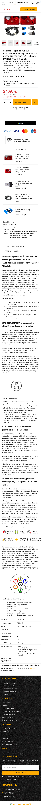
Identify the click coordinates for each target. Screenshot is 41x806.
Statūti (5, 738)
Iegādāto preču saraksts (11, 711)
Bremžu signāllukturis (29, 231)
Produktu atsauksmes (14, 246)
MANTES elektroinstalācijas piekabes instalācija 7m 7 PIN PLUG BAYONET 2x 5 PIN (23, 196)
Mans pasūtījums (9, 679)
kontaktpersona (8, 694)
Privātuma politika (9, 741)
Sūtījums (6, 731)
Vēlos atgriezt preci (9, 691)
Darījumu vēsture (9, 714)
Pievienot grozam (22, 102)
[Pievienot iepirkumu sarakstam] (35, 102)
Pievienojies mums (9, 757)
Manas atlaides (8, 717)
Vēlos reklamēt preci (10, 689)
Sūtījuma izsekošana (9, 686)
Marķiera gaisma (15, 235)
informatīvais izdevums (10, 720)
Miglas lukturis (28, 233)
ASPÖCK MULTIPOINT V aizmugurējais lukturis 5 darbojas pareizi (22, 170)
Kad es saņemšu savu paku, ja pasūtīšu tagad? (21, 140)
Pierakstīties (21, 773)
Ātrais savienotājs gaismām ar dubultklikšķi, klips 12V (23, 210)
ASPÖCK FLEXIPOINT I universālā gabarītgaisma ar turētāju (23, 183)
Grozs (5, 705)
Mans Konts (7, 698)
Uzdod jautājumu (11, 251)
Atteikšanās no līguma (10, 744)
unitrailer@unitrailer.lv (13, 789)
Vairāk (32, 668)
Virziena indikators (16, 233)
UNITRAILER (14, 81)
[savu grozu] (37, 3)
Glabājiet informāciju (10, 728)
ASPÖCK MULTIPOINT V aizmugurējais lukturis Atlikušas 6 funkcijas (22, 156)
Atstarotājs (24, 237)
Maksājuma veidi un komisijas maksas (15, 735)
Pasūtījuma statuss (9, 683)
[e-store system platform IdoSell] (20, 804)
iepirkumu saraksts (9, 708)
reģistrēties (7, 703)
